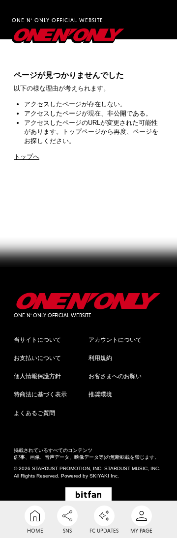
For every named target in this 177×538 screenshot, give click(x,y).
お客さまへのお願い (115, 376)
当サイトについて (37, 339)
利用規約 (100, 358)
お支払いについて (37, 358)
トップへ (26, 156)
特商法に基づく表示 (40, 394)
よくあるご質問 (34, 413)
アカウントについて (115, 339)
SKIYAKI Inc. (104, 475)
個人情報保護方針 (37, 376)
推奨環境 (100, 394)
